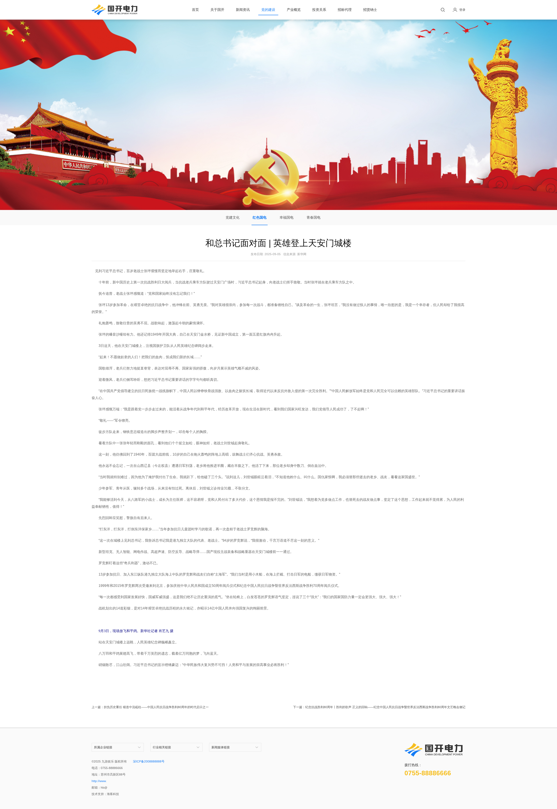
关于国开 (217, 10)
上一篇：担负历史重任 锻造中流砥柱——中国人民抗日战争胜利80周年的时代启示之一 (150, 707)
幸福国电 (287, 217)
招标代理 (345, 10)
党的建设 (268, 10)
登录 (462, 10)
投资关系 (319, 10)
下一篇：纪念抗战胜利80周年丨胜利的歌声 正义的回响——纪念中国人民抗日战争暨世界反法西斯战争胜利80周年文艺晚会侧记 (379, 707)
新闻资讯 (243, 10)
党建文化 (233, 217)
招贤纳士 (370, 10)
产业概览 (294, 10)
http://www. (99, 781)
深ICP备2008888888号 (148, 761)
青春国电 (313, 217)
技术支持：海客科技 (105, 794)
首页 (195, 10)
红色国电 (260, 217)
